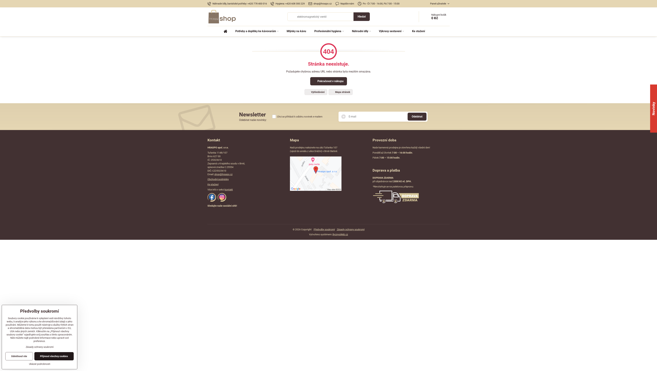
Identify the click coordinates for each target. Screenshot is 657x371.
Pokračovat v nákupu (330, 81)
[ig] (222, 200)
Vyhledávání (318, 92)
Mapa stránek (342, 92)
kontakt (229, 189)
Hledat (362, 16)
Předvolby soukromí (324, 229)
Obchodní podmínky (218, 179)
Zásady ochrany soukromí (350, 229)
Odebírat (417, 116)
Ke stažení (212, 184)
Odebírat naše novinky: (253, 120)
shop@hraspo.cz (223, 174)
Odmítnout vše (19, 356)
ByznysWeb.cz (340, 234)
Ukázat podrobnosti (39, 364)
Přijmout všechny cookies (54, 356)
